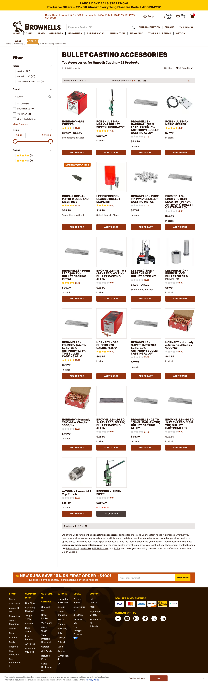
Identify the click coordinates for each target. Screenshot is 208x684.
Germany (62, 628)
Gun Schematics (15, 662)
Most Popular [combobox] (183, 68)
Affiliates (30, 644)
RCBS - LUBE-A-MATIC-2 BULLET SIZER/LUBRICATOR (110, 124)
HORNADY (86, 548)
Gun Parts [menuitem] (56, 33)
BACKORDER (111, 514)
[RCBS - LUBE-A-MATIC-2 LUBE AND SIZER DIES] (77, 177)
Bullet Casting (69, 551)
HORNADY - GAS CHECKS (73, 123)
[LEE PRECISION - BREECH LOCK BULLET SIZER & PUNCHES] (180, 252)
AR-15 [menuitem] (41, 33)
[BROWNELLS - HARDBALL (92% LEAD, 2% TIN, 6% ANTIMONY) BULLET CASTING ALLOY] (146, 103)
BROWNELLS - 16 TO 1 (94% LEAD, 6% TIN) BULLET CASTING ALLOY (111, 274)
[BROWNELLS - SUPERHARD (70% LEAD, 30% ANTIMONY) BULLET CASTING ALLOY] (146, 323)
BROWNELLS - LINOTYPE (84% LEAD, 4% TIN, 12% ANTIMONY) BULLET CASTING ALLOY (179, 202)
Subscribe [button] (183, 577)
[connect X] (154, 618)
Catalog (45, 646)
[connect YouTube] (127, 618)
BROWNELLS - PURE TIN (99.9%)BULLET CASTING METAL (145, 199)
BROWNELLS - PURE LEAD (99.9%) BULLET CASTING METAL (76, 274)
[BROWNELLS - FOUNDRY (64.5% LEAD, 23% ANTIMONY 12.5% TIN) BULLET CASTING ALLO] (77, 323)
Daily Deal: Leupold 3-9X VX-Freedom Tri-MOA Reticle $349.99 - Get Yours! (91, 16)
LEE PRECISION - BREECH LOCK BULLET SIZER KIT (143, 273)
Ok (158, 678)
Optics (12, 628)
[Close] (203, 678)
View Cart (46, 623)
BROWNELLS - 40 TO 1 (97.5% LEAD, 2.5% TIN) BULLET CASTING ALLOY (179, 423)
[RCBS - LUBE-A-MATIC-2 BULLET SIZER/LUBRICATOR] (111, 103)
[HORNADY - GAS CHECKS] (77, 103)
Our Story (30, 603)
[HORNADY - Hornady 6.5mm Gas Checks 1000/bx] (180, 323)
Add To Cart (77, 152)
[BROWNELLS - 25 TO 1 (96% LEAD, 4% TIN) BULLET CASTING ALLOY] (146, 401)
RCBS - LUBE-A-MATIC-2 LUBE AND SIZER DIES (75, 199)
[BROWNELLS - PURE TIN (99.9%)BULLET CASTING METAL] (146, 177)
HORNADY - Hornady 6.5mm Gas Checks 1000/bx (179, 345)
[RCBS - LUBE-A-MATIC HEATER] (180, 103)
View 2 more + (20, 124)
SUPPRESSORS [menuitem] (96, 33)
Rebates (13, 646)
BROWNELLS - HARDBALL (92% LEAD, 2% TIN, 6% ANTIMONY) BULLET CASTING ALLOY (145, 127)
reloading (161, 534)
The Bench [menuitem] (186, 27)
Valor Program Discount (46, 639)
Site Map (78, 615)
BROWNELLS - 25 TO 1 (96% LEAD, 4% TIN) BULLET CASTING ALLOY (145, 423)
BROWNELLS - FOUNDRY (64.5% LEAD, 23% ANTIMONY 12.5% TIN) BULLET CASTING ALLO (74, 349)
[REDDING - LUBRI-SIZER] (111, 472)
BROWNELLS (72, 548)
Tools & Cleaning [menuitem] (159, 33)
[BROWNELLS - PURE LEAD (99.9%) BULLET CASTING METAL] (77, 252)
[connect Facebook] (118, 618)
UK (58, 663)
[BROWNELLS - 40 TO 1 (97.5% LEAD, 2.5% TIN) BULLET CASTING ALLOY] (180, 401)
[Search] (133, 27)
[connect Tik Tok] (145, 618)
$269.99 (46, 135)
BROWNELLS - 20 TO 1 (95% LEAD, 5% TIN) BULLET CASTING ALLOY (111, 423)
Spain (60, 646)
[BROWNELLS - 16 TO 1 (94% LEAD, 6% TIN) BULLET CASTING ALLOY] (111, 252)
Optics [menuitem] (180, 33)
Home (8, 43)
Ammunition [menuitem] (117, 33)
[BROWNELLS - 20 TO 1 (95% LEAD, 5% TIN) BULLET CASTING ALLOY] (111, 401)
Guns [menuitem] (29, 33)
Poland (61, 642)
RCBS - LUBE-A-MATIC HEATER (176, 123)
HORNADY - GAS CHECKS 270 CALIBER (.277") (107, 345)
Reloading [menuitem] (137, 33)
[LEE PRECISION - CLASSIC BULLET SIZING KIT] (111, 177)
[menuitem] (18, 33)
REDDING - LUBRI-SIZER (109, 493)
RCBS (117, 548)
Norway (61, 637)
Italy (59, 633)
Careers (29, 623)
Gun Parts (14, 603)
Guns (12, 599)
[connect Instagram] (136, 618)
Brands (13, 637)
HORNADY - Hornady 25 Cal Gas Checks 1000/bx (76, 422)
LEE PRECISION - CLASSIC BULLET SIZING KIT (108, 199)
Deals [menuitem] (33, 41)
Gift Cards (46, 651)
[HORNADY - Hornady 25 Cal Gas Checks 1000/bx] (77, 401)
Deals (12, 642)
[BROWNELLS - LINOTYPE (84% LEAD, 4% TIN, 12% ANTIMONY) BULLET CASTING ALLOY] (180, 177)
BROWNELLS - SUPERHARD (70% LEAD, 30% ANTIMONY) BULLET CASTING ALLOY (145, 348)
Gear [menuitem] (18, 41)
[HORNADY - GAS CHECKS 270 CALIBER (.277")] (111, 323)
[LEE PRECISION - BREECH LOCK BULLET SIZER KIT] (146, 252)
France (61, 624)
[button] (181, 16)
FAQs (92, 607)
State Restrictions (46, 667)
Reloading (14, 616)
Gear (11, 633)
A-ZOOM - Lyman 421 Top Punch (76, 493)
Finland (61, 619)
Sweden (61, 651)
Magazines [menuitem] (75, 33)
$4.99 (19, 135)
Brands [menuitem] (170, 27)
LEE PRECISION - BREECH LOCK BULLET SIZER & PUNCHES (176, 274)
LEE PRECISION (100, 548)
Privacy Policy (92, 680)
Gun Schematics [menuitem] (149, 27)
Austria (61, 607)
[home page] (37, 27)
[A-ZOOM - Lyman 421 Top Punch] (77, 472)
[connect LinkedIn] (163, 618)
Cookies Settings (137, 678)
